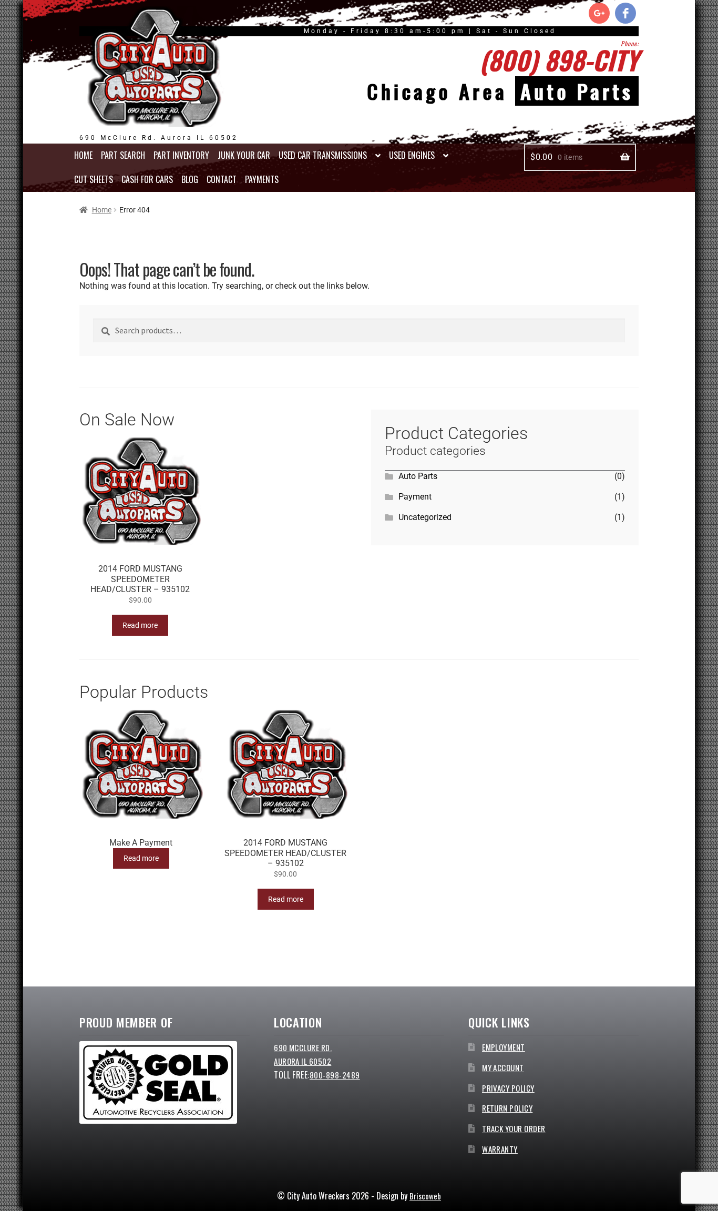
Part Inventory (181, 155)
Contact (222, 179)
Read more (140, 625)
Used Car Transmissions (323, 155)
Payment (415, 497)
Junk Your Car (244, 155)
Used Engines (412, 155)
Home (83, 155)
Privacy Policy (508, 1088)
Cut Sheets (93, 179)
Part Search (123, 155)
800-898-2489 (335, 1075)
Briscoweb (425, 1196)
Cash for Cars (147, 179)
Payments (262, 179)
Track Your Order (514, 1128)
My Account (503, 1067)
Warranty (500, 1149)
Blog (189, 179)
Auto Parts (417, 476)
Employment (503, 1047)
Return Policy (507, 1108)
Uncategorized (425, 517)
